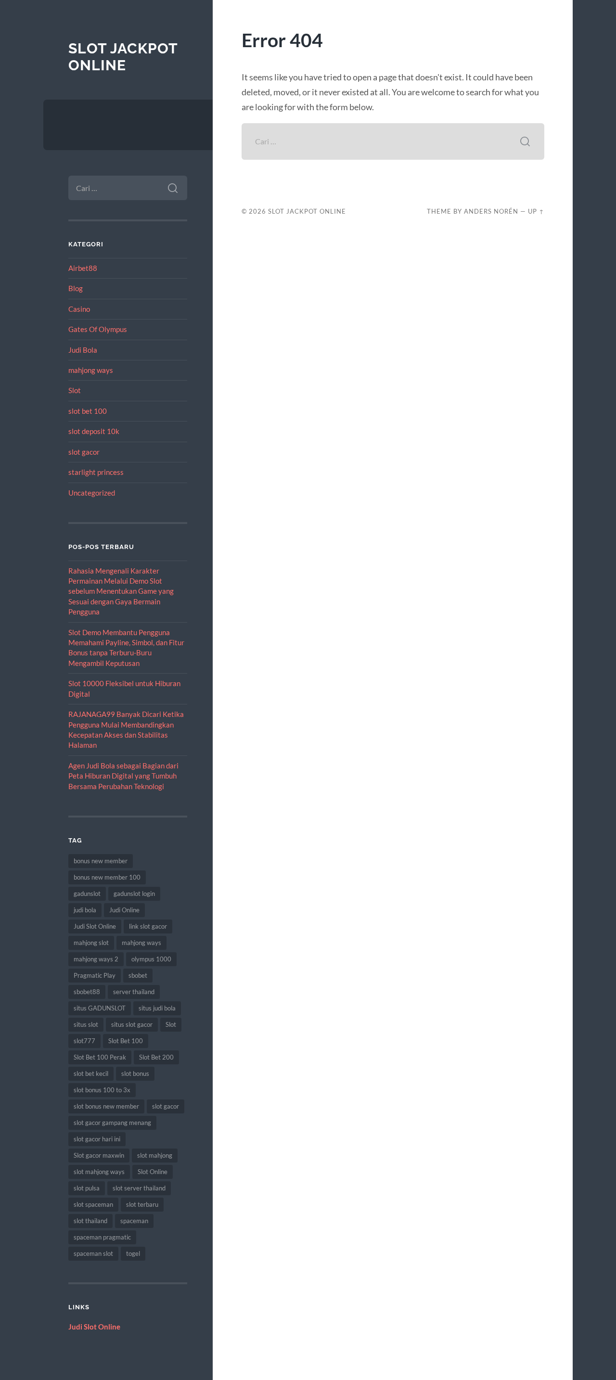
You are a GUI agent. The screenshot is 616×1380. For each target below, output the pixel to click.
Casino (79, 309)
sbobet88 (87, 992)
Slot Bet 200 (156, 1057)
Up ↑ (536, 211)
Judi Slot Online (95, 926)
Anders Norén (491, 211)
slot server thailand (139, 1188)
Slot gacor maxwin (99, 1155)
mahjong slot (91, 942)
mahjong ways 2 (96, 959)
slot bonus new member (106, 1106)
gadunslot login (134, 893)
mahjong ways (90, 370)
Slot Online (152, 1172)
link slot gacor (148, 926)
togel (133, 1253)
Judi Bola (82, 349)
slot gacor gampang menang (112, 1122)
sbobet (137, 975)
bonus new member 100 (107, 877)
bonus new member (101, 861)
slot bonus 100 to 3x (102, 1090)
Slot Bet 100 (125, 1041)
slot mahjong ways (99, 1172)
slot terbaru (142, 1204)
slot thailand (90, 1221)
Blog (75, 288)
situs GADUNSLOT (100, 1008)
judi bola (85, 910)
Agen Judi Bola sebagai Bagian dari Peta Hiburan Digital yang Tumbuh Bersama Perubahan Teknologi (123, 776)
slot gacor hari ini (97, 1139)
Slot (74, 390)
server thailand (133, 992)
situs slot (86, 1024)
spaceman (134, 1221)
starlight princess (96, 472)
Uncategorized (91, 492)
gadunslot (87, 893)
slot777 (84, 1041)
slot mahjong (154, 1155)
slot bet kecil (91, 1073)
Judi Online (124, 910)
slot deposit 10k (93, 431)
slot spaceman (93, 1204)
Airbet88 (82, 268)
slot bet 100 (87, 411)
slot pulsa (87, 1188)
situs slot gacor (132, 1024)
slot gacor (84, 451)
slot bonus (135, 1073)
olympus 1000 (151, 959)
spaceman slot (93, 1253)
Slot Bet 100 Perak (100, 1057)
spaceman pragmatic (102, 1237)
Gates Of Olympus (97, 329)
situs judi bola (157, 1008)
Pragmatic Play (95, 975)
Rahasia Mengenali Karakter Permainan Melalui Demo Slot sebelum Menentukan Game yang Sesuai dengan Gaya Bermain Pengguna (121, 591)
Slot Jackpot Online (123, 57)
